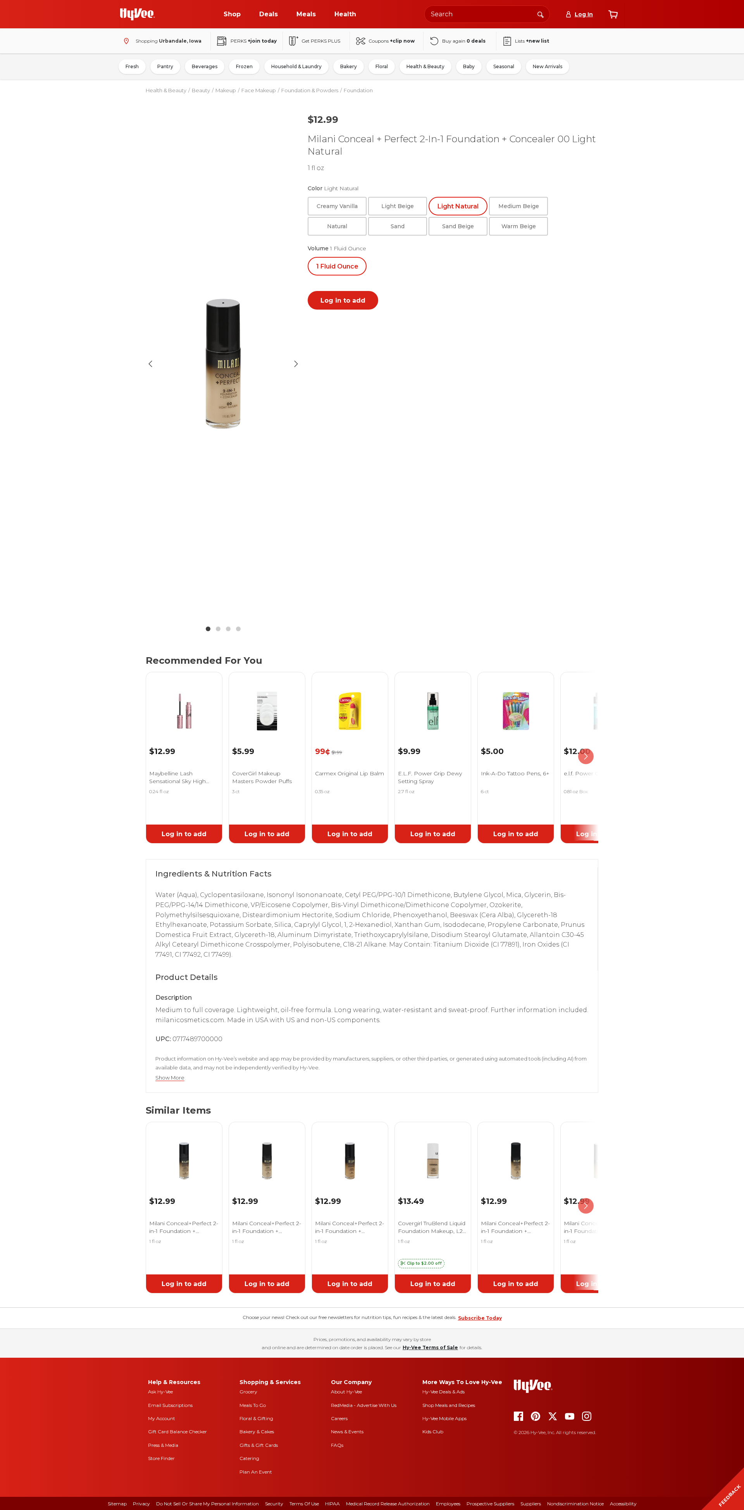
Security (274, 1504)
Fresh (132, 66)
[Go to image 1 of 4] (208, 629)
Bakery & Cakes (256, 1431)
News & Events (347, 1431)
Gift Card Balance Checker (177, 1431)
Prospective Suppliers (490, 1504)
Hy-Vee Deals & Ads (443, 1392)
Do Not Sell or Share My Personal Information (207, 1504)
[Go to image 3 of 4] (228, 629)
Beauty (201, 90)
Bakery (348, 66)
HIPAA (332, 1504)
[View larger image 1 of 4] (223, 364)
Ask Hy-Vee (160, 1392)
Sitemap (117, 1504)
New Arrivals (547, 66)
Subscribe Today (480, 1318)
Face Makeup (258, 90)
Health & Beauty (425, 66)
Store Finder (161, 1458)
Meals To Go (252, 1405)
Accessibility (623, 1504)
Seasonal (503, 66)
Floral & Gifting (256, 1418)
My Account (161, 1418)
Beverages (204, 66)
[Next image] (296, 363)
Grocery (248, 1392)
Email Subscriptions (170, 1405)
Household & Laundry (296, 66)
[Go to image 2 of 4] (218, 629)
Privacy (141, 1504)
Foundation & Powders (309, 90)
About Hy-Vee (346, 1392)
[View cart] (613, 14)
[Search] (540, 14)
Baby (469, 66)
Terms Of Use (304, 1504)
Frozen (244, 66)
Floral (381, 66)
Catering (249, 1458)
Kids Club (432, 1431)
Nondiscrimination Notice (575, 1504)
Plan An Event (255, 1472)
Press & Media (163, 1445)
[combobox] (487, 14)
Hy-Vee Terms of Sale (430, 1347)
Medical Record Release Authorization (388, 1504)
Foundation (358, 90)
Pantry (165, 66)
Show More (169, 1078)
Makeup (225, 90)
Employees (448, 1504)
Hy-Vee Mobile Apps (444, 1418)
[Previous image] (150, 363)
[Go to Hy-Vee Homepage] (137, 14)
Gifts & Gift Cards (258, 1445)
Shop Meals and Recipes (448, 1405)
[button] (421, 1263)
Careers (339, 1418)
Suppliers (530, 1504)
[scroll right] (586, 756)
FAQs (337, 1445)
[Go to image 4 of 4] (238, 629)
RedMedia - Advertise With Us (363, 1405)
